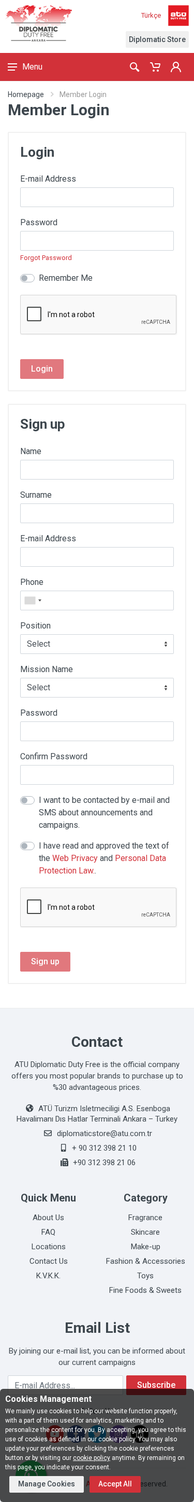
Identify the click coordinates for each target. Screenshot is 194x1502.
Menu (32, 67)
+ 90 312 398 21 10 (104, 1148)
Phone (31, 582)
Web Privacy (75, 858)
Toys (145, 1275)
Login (42, 369)
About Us (48, 1217)
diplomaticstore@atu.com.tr (104, 1133)
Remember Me (66, 278)
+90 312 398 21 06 (104, 1162)
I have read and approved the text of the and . (104, 858)
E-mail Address (48, 179)
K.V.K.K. (48, 1275)
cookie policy (91, 1458)
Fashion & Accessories (145, 1261)
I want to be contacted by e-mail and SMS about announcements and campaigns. (104, 812)
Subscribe (156, 1385)
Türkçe (151, 15)
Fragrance (145, 1217)
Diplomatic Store (157, 39)
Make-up (145, 1246)
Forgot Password (46, 258)
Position (35, 626)
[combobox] (32, 600)
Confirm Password (53, 756)
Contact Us (48, 1261)
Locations (49, 1246)
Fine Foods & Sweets (145, 1290)
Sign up (45, 961)
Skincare (145, 1232)
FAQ (48, 1232)
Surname (36, 495)
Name (30, 451)
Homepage (26, 94)
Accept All (115, 1484)
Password (38, 222)
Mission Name (46, 669)
